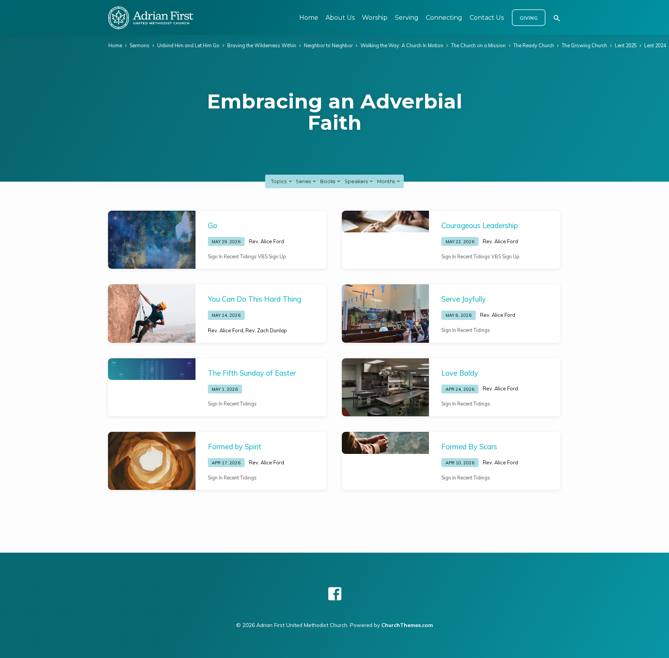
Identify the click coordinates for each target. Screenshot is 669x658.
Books (328, 181)
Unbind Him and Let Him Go (188, 45)
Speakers (357, 181)
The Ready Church (533, 45)
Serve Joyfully (463, 299)
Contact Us (487, 17)
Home (308, 17)
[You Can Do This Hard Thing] (152, 313)
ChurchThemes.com (407, 625)
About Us (340, 17)
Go (212, 225)
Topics (279, 181)
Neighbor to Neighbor (328, 45)
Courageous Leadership (479, 225)
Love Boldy (459, 373)
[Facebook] (334, 594)
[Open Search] (556, 18)
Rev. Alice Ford (266, 241)
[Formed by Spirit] (152, 461)
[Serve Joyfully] (385, 313)
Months (386, 181)
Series (304, 181)
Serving (407, 17)
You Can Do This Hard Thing (254, 299)
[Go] (152, 240)
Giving (529, 18)
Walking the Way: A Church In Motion (401, 45)
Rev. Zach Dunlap (266, 330)
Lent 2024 (655, 45)
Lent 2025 (625, 45)
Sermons (139, 45)
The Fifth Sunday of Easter (252, 373)
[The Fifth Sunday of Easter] (152, 369)
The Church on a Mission (478, 45)
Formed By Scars (469, 446)
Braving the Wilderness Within (261, 45)
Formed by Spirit (234, 446)
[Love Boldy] (385, 387)
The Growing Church (584, 45)
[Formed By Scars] (385, 443)
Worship (375, 17)
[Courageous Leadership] (385, 221)
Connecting (444, 17)
